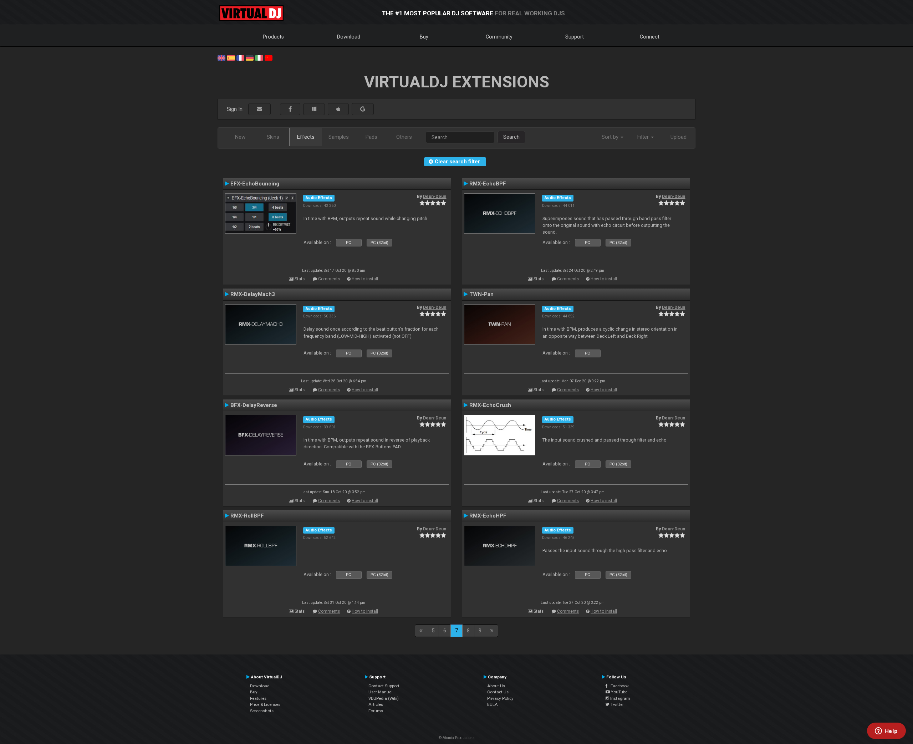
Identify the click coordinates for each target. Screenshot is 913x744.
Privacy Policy (500, 698)
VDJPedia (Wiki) (383, 698)
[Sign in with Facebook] (290, 109)
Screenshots (262, 710)
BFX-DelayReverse (253, 405)
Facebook (618, 685)
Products (273, 37)
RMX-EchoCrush (490, 405)
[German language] (250, 57)
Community (499, 37)
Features (258, 698)
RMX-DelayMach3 (252, 294)
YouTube (618, 691)
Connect (649, 37)
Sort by (611, 137)
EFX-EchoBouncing (254, 183)
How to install (365, 278)
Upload (678, 137)
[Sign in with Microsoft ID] (314, 109)
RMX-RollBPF (247, 516)
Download (348, 37)
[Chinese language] (268, 57)
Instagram (619, 698)
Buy (424, 37)
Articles (375, 704)
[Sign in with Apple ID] (338, 109)
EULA (492, 704)
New (240, 137)
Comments (329, 278)
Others (404, 137)
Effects (306, 137)
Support (574, 37)
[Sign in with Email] (259, 109)
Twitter (616, 704)
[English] (221, 57)
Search (511, 137)
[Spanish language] (231, 57)
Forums (375, 710)
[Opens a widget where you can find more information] (886, 731)
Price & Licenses (265, 704)
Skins (273, 137)
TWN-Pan (481, 294)
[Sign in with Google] (363, 109)
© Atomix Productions (457, 737)
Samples (338, 137)
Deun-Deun (434, 196)
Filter (643, 137)
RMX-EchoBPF (487, 183)
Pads (371, 137)
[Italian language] (259, 57)
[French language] (240, 57)
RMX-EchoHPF (487, 516)
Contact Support (383, 685)
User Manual (380, 691)
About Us (496, 685)
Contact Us (498, 691)
